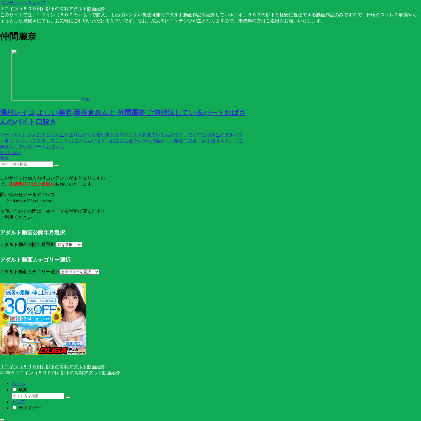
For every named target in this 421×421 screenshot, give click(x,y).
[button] (56, 165)
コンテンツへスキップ (23, 2)
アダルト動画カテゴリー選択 (30, 271)
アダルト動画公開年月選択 (27, 244)
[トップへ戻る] (2, 420)
